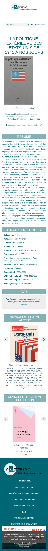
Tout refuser (24, 546)
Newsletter (24, 481)
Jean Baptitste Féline (32, 373)
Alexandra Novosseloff (31, 375)
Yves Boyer (19, 371)
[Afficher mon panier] (32, 24)
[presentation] (6, 339)
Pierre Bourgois (13, 373)
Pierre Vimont (12, 380)
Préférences (16, 543)
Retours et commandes (24, 524)
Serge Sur (37, 385)
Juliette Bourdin (25, 383)
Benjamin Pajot (12, 375)
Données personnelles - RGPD (24, 493)
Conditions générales (24, 499)
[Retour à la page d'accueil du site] (24, 7)
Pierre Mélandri (22, 108)
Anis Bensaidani (27, 380)
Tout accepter (31, 543)
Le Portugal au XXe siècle (24, 445)
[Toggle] (24, 17)
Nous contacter (24, 487)
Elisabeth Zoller (33, 378)
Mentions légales (24, 505)
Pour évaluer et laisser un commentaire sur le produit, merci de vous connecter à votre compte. (24, 301)
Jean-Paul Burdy (33, 371)
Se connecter (40, 24)
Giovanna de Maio (23, 385)
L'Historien (21, 119)
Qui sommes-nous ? (24, 518)
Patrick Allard (13, 368)
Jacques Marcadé (24, 451)
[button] (18, 80)
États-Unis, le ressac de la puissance (24, 365)
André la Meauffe (15, 378)
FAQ (24, 512)
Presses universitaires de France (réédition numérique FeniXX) (23, 115)
